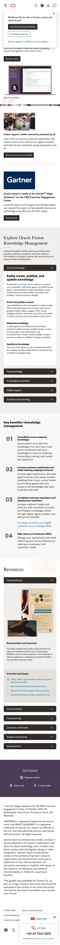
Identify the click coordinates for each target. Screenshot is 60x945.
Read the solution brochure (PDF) (19, 155)
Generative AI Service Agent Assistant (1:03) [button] (30, 694)
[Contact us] (54, 5)
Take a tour (19, 785)
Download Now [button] (11, 218)
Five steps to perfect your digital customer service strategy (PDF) (34, 524)
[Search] (36, 5)
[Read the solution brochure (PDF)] (30, 123)
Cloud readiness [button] (15, 580)
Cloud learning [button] (14, 718)
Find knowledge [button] (14, 371)
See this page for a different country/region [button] (28, 41)
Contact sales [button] (44, 785)
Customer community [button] (17, 727)
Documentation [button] (14, 709)
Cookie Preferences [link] (11, 915)
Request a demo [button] (12, 59)
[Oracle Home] (13, 5)
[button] (5, 5)
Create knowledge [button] (16, 267)
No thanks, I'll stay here (19, 34)
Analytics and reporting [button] (18, 399)
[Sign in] (48, 5)
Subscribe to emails (12, 920)
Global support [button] (14, 390)
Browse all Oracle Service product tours (28, 686)
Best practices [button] (14, 746)
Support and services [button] (17, 737)
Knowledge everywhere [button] (18, 380)
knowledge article (25, 284)
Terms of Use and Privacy (32, 910)
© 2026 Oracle (10, 910)
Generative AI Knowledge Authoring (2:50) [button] (30, 690)
